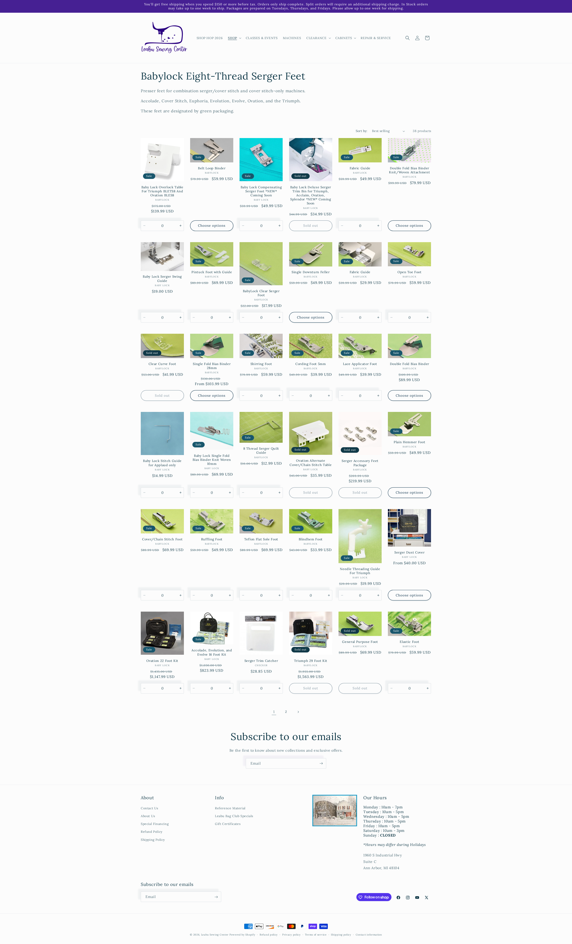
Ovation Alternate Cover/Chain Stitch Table (311, 463)
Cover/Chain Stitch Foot (162, 539)
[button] (234, 38)
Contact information (369, 934)
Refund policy (269, 934)
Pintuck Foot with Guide (211, 272)
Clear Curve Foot (162, 364)
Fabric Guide (360, 168)
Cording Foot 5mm (310, 364)
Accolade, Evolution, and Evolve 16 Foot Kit (211, 652)
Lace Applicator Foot (360, 364)
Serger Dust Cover (409, 552)
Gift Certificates (227, 824)
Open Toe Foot (409, 272)
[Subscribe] (321, 763)
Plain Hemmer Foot (409, 442)
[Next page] (298, 712)
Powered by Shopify (242, 934)
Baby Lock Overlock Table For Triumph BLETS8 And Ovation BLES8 (162, 191)
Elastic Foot (409, 642)
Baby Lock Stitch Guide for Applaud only (162, 463)
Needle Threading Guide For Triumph (360, 571)
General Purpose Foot (360, 642)
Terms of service (315, 934)
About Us (148, 816)
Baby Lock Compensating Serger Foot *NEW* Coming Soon (261, 191)
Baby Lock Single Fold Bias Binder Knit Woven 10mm (212, 460)
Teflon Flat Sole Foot (261, 539)
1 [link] (274, 711)
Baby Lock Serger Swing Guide (162, 279)
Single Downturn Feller (311, 272)
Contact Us (149, 808)
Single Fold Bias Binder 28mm (212, 366)
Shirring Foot (261, 364)
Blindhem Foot (311, 539)
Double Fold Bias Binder (409, 364)
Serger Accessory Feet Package (360, 463)
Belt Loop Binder (212, 168)
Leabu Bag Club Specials (234, 816)
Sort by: (362, 131)
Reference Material (230, 808)
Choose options (211, 225)
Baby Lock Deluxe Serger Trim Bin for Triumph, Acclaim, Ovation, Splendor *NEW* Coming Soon (310, 195)
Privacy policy (291, 934)
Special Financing (155, 824)
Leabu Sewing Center (215, 934)
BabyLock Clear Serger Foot (261, 293)
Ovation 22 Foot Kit (162, 661)
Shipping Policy (153, 840)
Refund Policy (151, 832)
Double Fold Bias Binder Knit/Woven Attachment (409, 170)
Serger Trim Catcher (261, 661)
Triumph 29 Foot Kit (311, 661)
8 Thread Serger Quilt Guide (261, 451)
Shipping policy (341, 934)
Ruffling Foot (212, 539)
